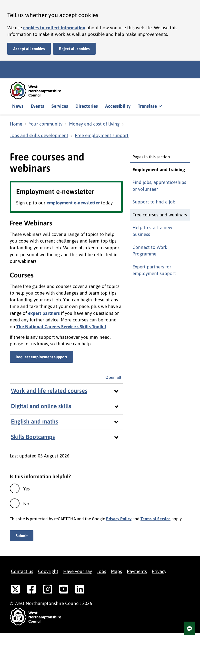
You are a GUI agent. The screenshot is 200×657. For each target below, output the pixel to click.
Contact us (22, 571)
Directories (86, 106)
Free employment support (102, 135)
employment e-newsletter (73, 202)
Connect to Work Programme (149, 250)
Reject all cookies (74, 48)
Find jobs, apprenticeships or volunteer (159, 186)
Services (59, 106)
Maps (116, 571)
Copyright (48, 571)
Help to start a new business (152, 231)
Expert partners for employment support (154, 270)
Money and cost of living (94, 124)
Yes (26, 488)
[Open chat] (189, 628)
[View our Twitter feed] (15, 590)
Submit (22, 535)
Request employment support (41, 357)
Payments (137, 571)
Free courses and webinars (159, 214)
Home (16, 124)
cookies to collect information (54, 27)
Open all (114, 377)
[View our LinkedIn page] (79, 590)
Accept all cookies (29, 48)
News (17, 106)
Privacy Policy (118, 518)
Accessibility (117, 106)
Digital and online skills (41, 406)
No (26, 503)
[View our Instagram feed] (47, 590)
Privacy (159, 571)
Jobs (101, 571)
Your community (45, 124)
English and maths (34, 421)
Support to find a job (153, 201)
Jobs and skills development (39, 135)
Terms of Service (155, 518)
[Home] (39, 91)
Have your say (77, 571)
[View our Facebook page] (31, 590)
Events (37, 106)
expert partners (44, 313)
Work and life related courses (49, 390)
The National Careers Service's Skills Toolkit (61, 326)
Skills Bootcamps (33, 437)
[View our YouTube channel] (63, 590)
